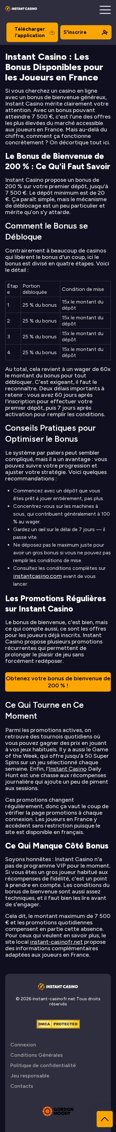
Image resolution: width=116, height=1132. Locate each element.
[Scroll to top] (105, 1119)
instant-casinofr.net (56, 941)
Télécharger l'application (30, 32)
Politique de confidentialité (43, 1065)
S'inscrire (75, 32)
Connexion (23, 1045)
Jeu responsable (29, 1076)
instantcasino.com (37, 576)
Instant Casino (68, 768)
